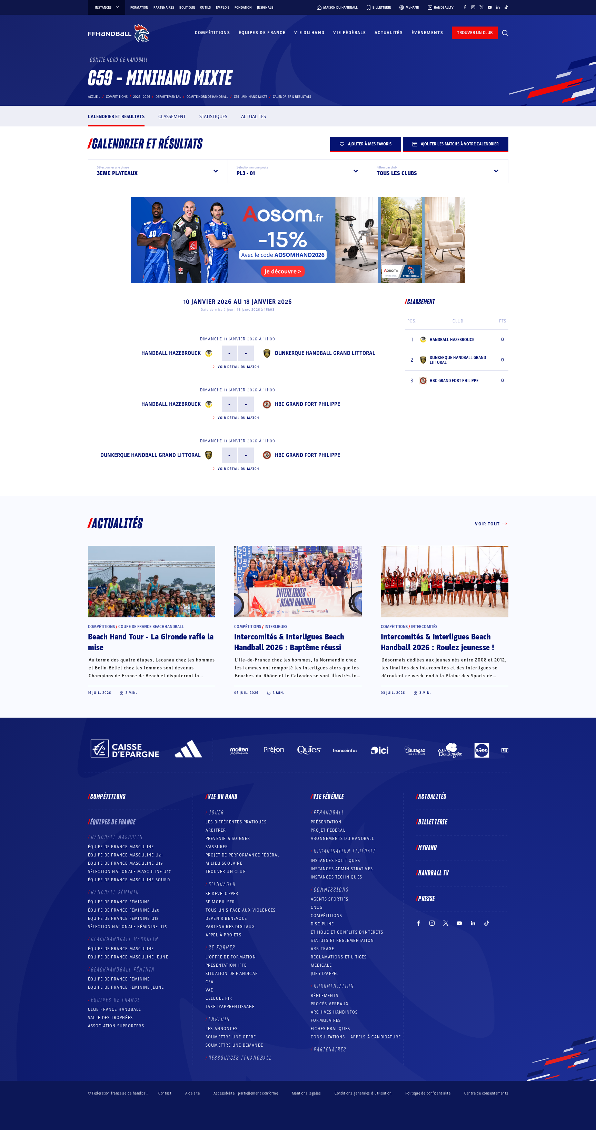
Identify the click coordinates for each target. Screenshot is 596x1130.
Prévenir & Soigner (228, 838)
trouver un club (475, 32)
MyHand (427, 847)
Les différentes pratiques (236, 822)
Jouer (216, 812)
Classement (172, 117)
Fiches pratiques (330, 1028)
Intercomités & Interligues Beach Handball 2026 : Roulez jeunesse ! (437, 642)
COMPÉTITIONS (326, 915)
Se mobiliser (220, 902)
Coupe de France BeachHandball (151, 626)
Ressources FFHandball (240, 1058)
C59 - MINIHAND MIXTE (250, 97)
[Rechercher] (505, 33)
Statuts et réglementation (342, 940)
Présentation (326, 822)
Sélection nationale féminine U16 (127, 926)
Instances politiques (335, 860)
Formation (139, 8)
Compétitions (212, 32)
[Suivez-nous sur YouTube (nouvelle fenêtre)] (490, 7)
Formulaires (326, 1020)
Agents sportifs (329, 899)
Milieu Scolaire (224, 863)
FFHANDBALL (329, 812)
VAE (209, 990)
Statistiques (213, 117)
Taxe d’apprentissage (230, 1006)
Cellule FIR (219, 998)
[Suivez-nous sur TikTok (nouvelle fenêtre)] (506, 7)
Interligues (276, 626)
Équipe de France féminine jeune (126, 987)
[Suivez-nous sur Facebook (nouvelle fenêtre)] (465, 7)
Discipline (322, 924)
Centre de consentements (486, 1093)
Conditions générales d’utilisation (363, 1093)
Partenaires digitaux (230, 926)
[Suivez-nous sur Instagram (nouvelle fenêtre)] (473, 7)
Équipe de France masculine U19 (125, 863)
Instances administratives (342, 868)
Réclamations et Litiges (339, 957)
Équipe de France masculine (121, 846)
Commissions (331, 890)
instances (103, 8)
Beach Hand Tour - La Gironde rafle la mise (150, 642)
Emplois (222, 8)
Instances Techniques (336, 877)
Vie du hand (309, 32)
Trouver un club (226, 871)
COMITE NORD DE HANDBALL (207, 97)
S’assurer (217, 846)
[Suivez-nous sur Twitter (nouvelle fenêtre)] (481, 7)
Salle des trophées (110, 1017)
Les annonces (222, 1028)
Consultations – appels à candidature (356, 1037)
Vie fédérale (349, 32)
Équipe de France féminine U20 (124, 910)
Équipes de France (262, 32)
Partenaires (163, 8)
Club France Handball (114, 1009)
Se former (222, 948)
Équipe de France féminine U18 (123, 918)
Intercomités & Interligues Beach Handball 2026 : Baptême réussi (289, 642)
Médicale (321, 965)
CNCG (316, 907)
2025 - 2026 (141, 97)
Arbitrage (322, 948)
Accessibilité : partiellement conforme (245, 1093)
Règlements (324, 995)
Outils (205, 8)
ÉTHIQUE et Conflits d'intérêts (347, 932)
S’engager (222, 884)
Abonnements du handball (343, 838)
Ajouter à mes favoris (369, 144)
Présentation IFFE (226, 965)
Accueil (94, 97)
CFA (210, 981)
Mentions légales (306, 1093)
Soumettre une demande (234, 1045)
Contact (164, 1093)
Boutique (187, 8)
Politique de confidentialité (427, 1093)
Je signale (265, 8)
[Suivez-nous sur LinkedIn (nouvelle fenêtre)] (498, 7)
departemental (168, 97)
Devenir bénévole (226, 918)
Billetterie (432, 822)
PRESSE (426, 898)
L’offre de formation (231, 957)
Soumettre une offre (231, 1037)
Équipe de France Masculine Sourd (129, 879)
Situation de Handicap (232, 973)
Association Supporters (116, 1026)
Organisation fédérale (345, 851)
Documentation (334, 986)
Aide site (192, 1093)
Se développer (222, 893)
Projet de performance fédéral (243, 855)
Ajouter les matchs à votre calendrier (460, 144)
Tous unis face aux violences (241, 910)
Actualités (389, 32)
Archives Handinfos (334, 1012)
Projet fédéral (328, 830)
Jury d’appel (325, 973)
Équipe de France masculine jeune (128, 957)
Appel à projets (223, 935)
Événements (427, 32)
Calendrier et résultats (116, 117)
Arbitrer (216, 830)
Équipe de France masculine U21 (125, 855)
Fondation (243, 8)
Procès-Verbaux (330, 1003)
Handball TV (433, 873)
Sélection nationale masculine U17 (129, 871)
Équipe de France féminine (119, 902)
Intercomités (424, 626)
